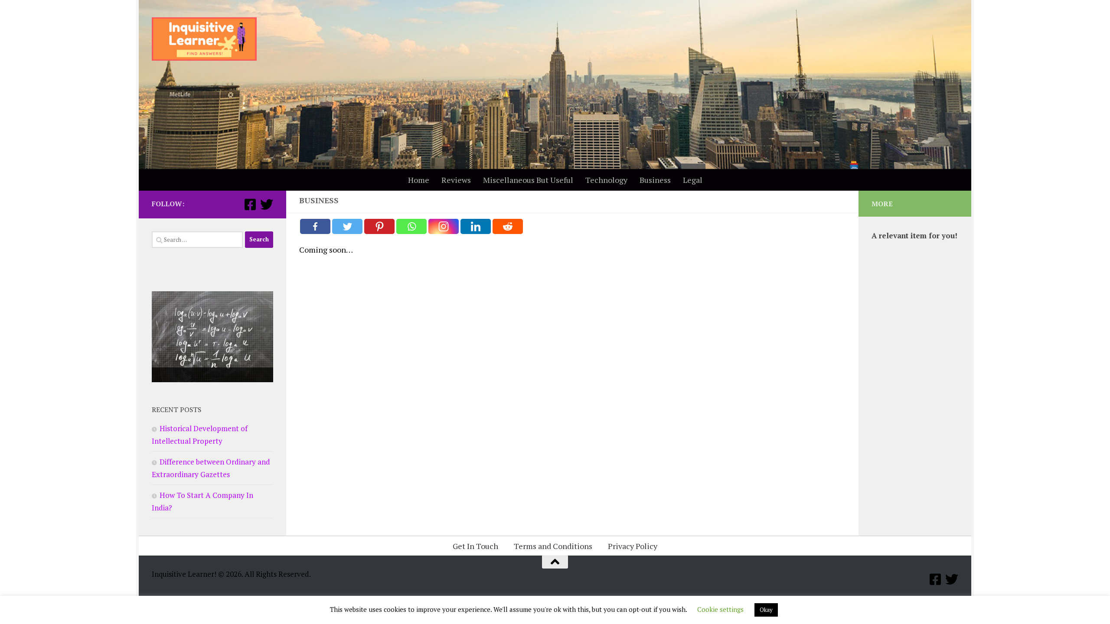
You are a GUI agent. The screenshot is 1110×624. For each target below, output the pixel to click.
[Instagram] (443, 226)
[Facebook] (315, 226)
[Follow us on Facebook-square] (250, 204)
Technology (606, 180)
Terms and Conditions (553, 546)
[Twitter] (347, 226)
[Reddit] (508, 226)
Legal (692, 180)
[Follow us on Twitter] (266, 204)
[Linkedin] (475, 226)
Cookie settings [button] (720, 609)
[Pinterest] (379, 226)
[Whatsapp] (411, 226)
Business (655, 180)
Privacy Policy (632, 546)
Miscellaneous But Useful (528, 180)
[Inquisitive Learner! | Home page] (204, 39)
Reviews (456, 180)
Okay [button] (766, 610)
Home (418, 180)
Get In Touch (475, 546)
